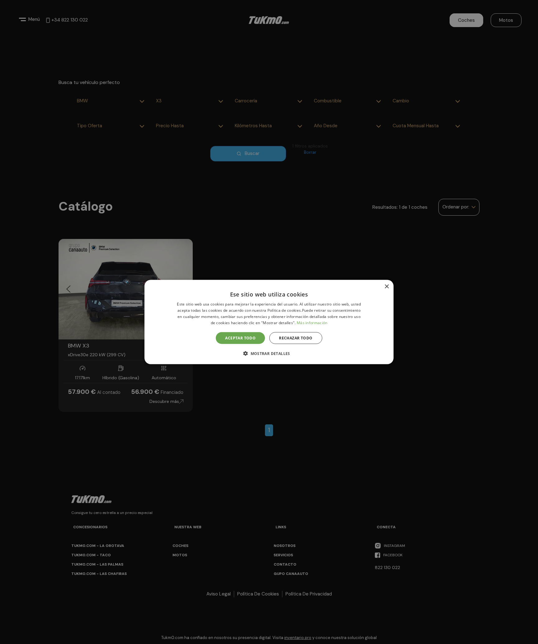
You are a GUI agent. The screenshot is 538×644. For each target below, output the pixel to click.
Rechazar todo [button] (295, 337)
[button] (269, 353)
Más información (312, 322)
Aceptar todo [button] (240, 337)
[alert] (269, 322)
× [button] (386, 286)
